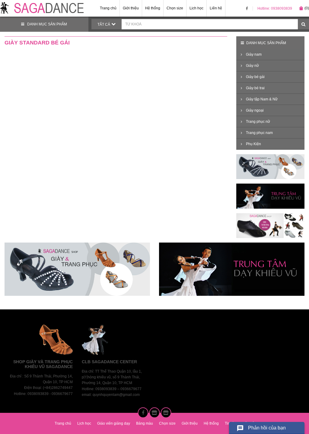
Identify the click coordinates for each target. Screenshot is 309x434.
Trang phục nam (259, 133)
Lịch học (196, 8)
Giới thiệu (131, 8)
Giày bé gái (255, 77)
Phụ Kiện (253, 144)
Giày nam (253, 54)
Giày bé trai (255, 88)
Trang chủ (108, 8)
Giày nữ (252, 66)
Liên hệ (216, 8)
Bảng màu (144, 423)
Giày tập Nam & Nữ (261, 99)
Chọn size (175, 8)
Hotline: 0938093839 (274, 8)
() (304, 8)
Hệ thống (152, 8)
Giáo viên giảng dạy (113, 423)
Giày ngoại (254, 110)
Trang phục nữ (257, 121)
